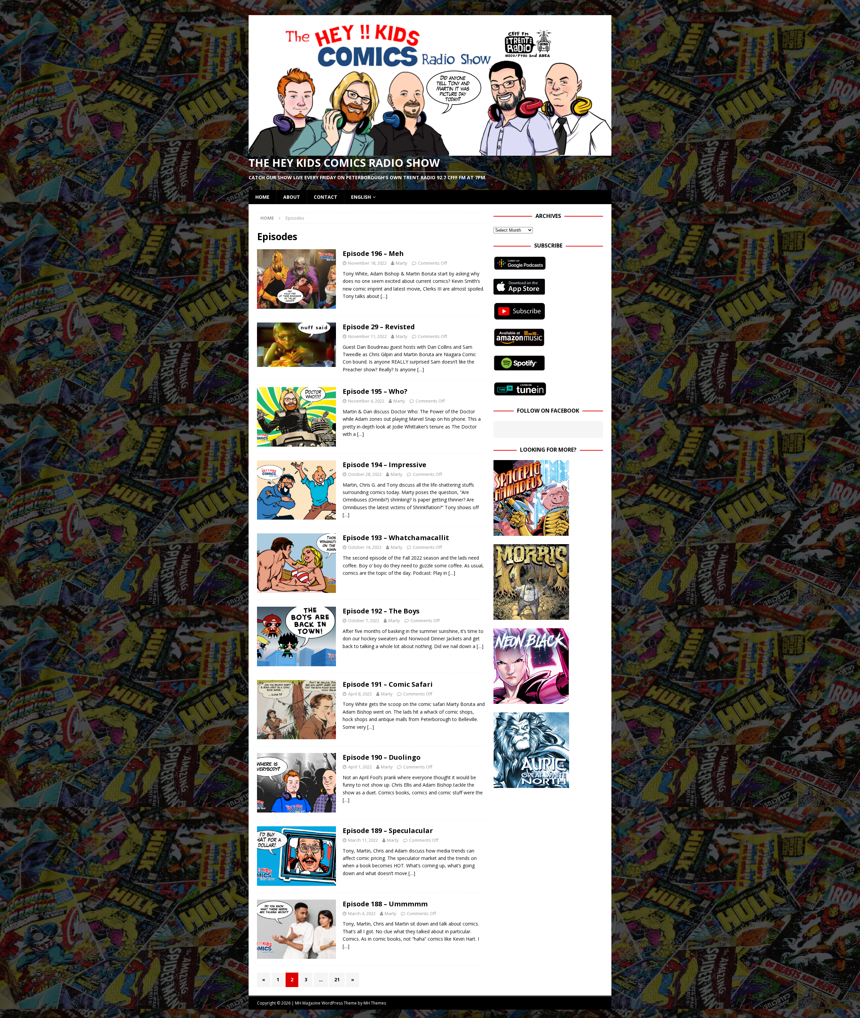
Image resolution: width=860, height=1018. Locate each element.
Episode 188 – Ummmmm (385, 903)
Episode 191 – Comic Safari (388, 684)
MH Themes (374, 1003)
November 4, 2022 (366, 401)
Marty (401, 263)
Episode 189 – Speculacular (388, 830)
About (291, 197)
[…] (384, 296)
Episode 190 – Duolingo (382, 757)
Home (262, 197)
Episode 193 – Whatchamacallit (396, 537)
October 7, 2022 (363, 620)
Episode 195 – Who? (375, 391)
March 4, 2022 (362, 913)
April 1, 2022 (360, 767)
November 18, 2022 (367, 263)
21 (337, 979)
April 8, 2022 (360, 694)
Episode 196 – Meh (373, 253)
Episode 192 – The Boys (381, 610)
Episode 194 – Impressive (384, 464)
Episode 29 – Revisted (379, 326)
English (361, 197)
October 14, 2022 (365, 547)
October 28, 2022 (365, 474)
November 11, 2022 (367, 336)
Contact (325, 197)
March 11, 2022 (363, 840)
